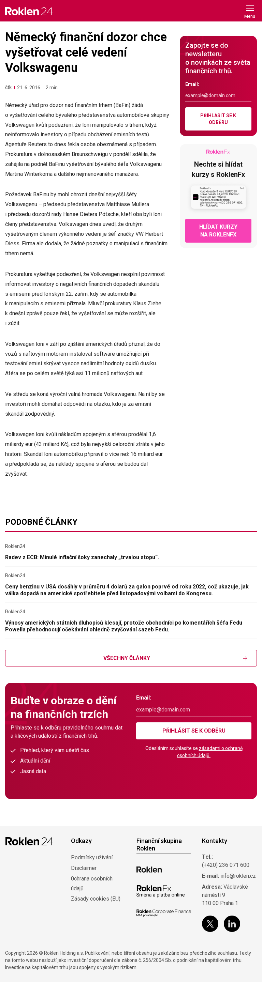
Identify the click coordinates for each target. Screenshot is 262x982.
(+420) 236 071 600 (225, 865)
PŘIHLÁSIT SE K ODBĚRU (218, 119)
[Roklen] (149, 869)
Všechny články (126, 658)
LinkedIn (232, 924)
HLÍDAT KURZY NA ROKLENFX (218, 231)
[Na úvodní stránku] (29, 11)
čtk (8, 87)
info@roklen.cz (238, 876)
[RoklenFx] (160, 891)
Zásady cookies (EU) (95, 898)
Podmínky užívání (92, 857)
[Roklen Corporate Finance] (163, 913)
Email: (192, 84)
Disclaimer (84, 868)
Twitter (210, 924)
